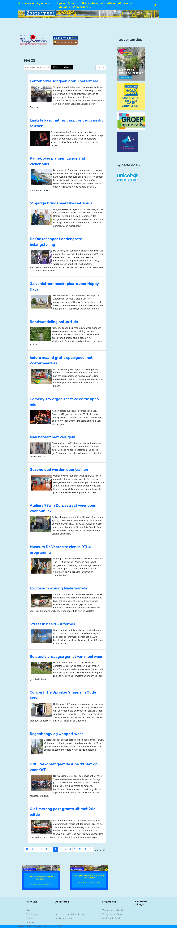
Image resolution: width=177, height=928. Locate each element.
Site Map (30, 922)
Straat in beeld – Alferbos (52, 624)
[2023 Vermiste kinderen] (127, 142)
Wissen (67, 67)
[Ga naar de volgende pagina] (85, 849)
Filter (55, 67)
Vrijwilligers (32, 914)
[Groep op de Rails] (131, 121)
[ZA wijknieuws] (41, 877)
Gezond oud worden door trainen (59, 469)
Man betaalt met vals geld (52, 437)
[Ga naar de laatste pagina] (91, 849)
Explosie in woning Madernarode (58, 588)
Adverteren (61, 910)
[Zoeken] (155, 5)
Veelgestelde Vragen (112, 914)
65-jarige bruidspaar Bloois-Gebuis (61, 203)
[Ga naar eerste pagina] (27, 849)
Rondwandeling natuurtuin (54, 322)
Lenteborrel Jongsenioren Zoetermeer (64, 81)
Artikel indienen (63, 918)
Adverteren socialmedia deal (70, 914)
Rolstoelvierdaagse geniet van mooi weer (66, 656)
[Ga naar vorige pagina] (32, 849)
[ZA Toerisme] (65, 40)
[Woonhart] (131, 64)
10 (80, 849)
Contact (30, 918)
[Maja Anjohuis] (33, 40)
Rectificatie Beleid (111, 918)
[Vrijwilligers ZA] (131, 96)
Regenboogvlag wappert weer (56, 734)
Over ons (31, 910)
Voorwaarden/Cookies (113, 910)
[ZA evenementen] (89, 877)
